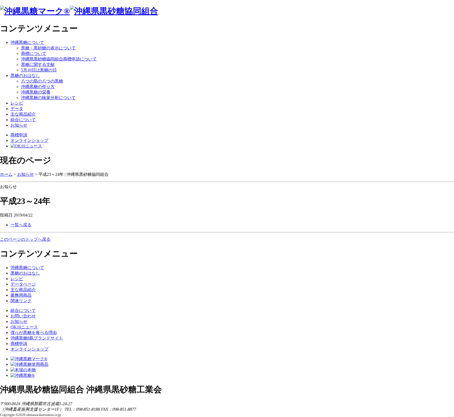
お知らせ (19, 125)
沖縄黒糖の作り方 (38, 86)
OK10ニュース (24, 327)
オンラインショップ (29, 140)
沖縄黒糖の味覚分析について (48, 97)
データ (17, 108)
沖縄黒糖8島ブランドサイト (37, 338)
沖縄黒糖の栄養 (35, 92)
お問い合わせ (23, 316)
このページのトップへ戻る (25, 239)
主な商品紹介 (23, 114)
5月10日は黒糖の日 (39, 70)
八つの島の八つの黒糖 (42, 81)
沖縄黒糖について (27, 42)
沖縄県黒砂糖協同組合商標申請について (59, 59)
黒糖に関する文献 (38, 64)
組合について (23, 119)
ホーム (6, 174)
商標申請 (19, 135)
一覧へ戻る (21, 225)
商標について (33, 53)
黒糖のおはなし (25, 75)
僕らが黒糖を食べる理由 (34, 332)
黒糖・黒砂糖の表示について (48, 48)
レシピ (17, 103)
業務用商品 (21, 295)
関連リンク (21, 300)
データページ (23, 284)
